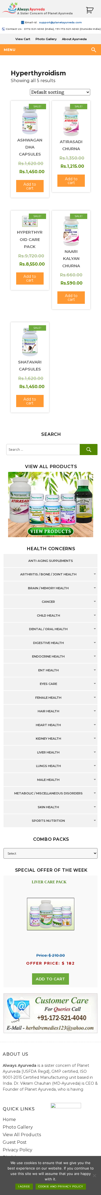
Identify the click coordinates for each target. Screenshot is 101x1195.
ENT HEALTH (48, 670)
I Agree (24, 1186)
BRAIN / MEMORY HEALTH (48, 588)
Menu (9, 49)
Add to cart (50, 979)
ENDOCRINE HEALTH (48, 657)
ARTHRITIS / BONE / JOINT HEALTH (48, 574)
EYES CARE (48, 684)
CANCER (48, 602)
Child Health (48, 615)
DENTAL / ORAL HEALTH (48, 629)
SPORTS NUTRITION (48, 821)
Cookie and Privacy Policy (60, 1186)
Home (9, 1119)
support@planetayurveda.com (60, 22)
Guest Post (15, 1142)
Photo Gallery (46, 39)
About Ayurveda (74, 39)
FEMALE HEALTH (48, 698)
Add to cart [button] (29, 186)
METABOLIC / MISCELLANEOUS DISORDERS (48, 793)
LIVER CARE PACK (49, 882)
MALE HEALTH (48, 780)
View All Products (22, 1134)
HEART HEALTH (48, 725)
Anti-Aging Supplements (50, 561)
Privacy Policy (17, 1149)
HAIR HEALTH (48, 711)
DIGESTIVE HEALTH (48, 643)
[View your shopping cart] (89, 10)
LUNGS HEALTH (48, 766)
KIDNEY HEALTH (48, 739)
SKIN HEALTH (48, 807)
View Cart (22, 39)
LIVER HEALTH (48, 752)
